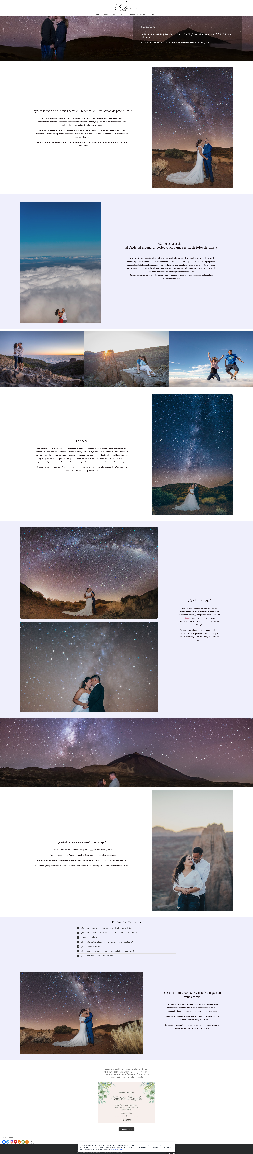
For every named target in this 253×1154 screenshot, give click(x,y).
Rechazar (155, 1147)
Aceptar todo (143, 1147)
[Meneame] (19, 1141)
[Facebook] (4, 1141)
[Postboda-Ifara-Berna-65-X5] (89, 622)
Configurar (167, 1147)
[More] (27, 1141)
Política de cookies (117, 1149)
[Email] (23, 1141)
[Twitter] (7, 1141)
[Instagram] (11, 1141)
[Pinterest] (15, 1141)
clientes (187, 618)
